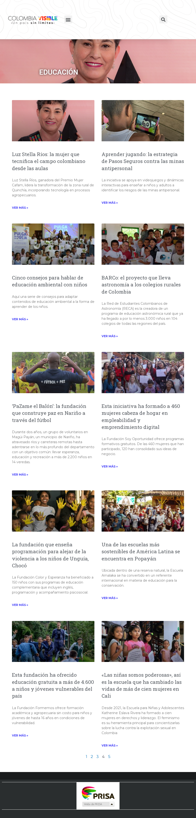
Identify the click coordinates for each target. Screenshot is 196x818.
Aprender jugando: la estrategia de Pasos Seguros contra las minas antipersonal (143, 161)
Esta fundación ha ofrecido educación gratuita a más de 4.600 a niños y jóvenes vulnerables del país (53, 685)
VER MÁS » (20, 207)
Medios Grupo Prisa (98, 804)
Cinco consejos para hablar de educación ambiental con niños (49, 281)
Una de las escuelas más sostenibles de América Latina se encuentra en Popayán (141, 551)
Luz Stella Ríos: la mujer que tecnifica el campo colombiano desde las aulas (48, 161)
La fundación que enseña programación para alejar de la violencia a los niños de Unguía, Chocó (50, 555)
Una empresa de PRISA (98, 792)
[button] (68, 19)
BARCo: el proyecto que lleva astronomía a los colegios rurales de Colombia (141, 284)
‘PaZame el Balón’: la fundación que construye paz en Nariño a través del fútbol (49, 413)
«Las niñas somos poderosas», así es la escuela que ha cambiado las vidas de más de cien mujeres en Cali (142, 685)
